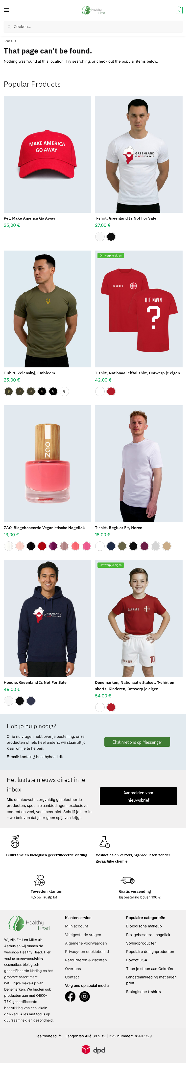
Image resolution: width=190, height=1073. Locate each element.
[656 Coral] (75, 546)
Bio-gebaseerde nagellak (148, 934)
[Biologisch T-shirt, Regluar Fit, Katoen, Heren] (139, 463)
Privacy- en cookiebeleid (87, 951)
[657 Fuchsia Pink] (87, 546)
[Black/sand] (42, 391)
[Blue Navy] (111, 546)
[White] (100, 237)
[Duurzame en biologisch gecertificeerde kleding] (15, 841)
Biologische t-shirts (143, 991)
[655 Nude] (64, 546)
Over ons (73, 968)
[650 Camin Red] (42, 546)
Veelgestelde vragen (83, 934)
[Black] (111, 237)
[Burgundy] (144, 546)
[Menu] (11, 10)
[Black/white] (53, 391)
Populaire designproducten (150, 951)
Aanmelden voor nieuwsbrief (138, 796)
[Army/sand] (31, 391)
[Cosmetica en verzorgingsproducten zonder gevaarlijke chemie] (104, 841)
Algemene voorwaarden (86, 943)
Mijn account (76, 926)
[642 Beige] (20, 546)
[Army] (122, 546)
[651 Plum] (53, 546)
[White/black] (64, 391)
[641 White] (9, 546)
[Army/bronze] (20, 391)
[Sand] (167, 546)
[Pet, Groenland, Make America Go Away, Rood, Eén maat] (47, 154)
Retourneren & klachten (86, 960)
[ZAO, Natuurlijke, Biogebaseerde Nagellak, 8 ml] (47, 463)
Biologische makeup (144, 926)
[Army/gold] (9, 391)
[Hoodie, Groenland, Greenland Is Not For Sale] (47, 618)
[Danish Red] (111, 391)
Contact (72, 977)
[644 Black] (31, 546)
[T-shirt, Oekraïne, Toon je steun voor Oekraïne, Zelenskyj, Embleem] (47, 309)
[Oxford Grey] (156, 546)
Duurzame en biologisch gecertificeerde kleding (46, 855)
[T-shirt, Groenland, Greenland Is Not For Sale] (139, 154)
